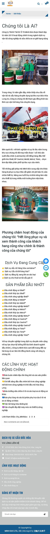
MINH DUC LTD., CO (13, 531)
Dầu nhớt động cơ (11, 486)
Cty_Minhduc (21, 417)
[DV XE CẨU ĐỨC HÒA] (10, 3)
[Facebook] (46, 261)
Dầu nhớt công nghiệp (12, 482)
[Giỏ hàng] (46, 3)
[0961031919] (46, 274)
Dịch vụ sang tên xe (11, 478)
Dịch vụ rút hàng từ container (15, 475)
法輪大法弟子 (39, 531)
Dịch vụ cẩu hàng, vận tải (13, 471)
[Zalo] (46, 267)
